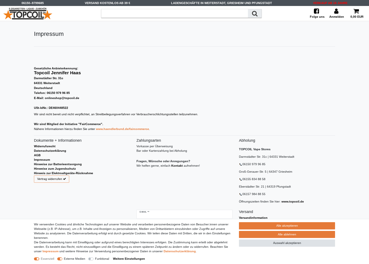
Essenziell (47, 258)
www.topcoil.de (292, 201)
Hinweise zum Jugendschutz (55, 168)
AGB (37, 155)
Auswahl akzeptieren (287, 243)
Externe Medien (74, 258)
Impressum (42, 159)
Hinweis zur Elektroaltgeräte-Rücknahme (63, 173)
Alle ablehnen (287, 234)
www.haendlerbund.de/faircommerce (122, 129)
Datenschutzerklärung (50, 150)
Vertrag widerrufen (49, 179)
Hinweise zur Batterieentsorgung (58, 164)
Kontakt (177, 165)
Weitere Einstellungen (129, 258)
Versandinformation (253, 217)
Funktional (102, 258)
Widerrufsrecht (45, 146)
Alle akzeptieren (287, 225)
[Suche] (255, 13)
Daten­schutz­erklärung (180, 251)
